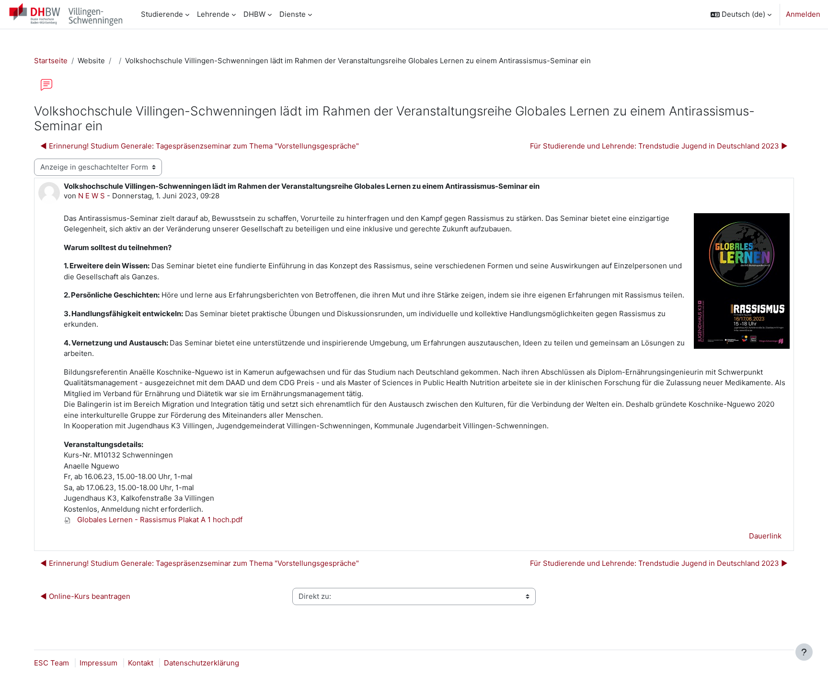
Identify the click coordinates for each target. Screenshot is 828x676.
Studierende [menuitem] (162, 14)
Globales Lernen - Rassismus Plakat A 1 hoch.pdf (158, 519)
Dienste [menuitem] (292, 14)
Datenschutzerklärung (201, 662)
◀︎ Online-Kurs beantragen (85, 596)
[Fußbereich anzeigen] (804, 652)
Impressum (98, 662)
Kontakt (140, 662)
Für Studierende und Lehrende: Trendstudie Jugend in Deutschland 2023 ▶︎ (659, 145)
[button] (741, 14)
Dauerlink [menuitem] (765, 535)
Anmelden (803, 14)
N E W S (91, 195)
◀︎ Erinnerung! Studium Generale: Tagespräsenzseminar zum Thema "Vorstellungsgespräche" (199, 145)
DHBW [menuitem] (254, 14)
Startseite (51, 60)
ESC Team (51, 662)
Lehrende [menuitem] (213, 14)
